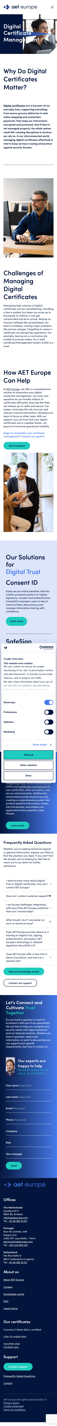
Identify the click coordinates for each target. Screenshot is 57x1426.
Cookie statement (13, 1406)
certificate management (33, 786)
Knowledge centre (13, 1294)
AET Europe (13, 389)
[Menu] (52, 7)
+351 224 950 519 (18, 1245)
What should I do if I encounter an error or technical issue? (25, 921)
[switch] (48, 712)
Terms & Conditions (14, 1409)
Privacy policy (11, 1402)
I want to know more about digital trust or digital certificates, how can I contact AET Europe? (27, 884)
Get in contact (17, 445)
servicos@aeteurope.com (18, 1241)
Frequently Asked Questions (19, 1376)
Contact (8, 1383)
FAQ (5, 1301)
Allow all (28, 754)
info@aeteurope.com (15, 1217)
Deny (28, 775)
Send (14, 1165)
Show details (40, 744)
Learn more (17, 825)
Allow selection (28, 765)
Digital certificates (14, 105)
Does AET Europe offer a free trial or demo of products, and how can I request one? (26, 957)
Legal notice (10, 1308)
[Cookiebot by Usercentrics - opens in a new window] (40, 648)
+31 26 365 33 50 (18, 1221)
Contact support (18, 1366)
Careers (8, 1287)
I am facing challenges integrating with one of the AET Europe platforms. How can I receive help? (27, 908)
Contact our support (20, 983)
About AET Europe (13, 1279)
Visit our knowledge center (24, 971)
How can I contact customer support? (27, 896)
